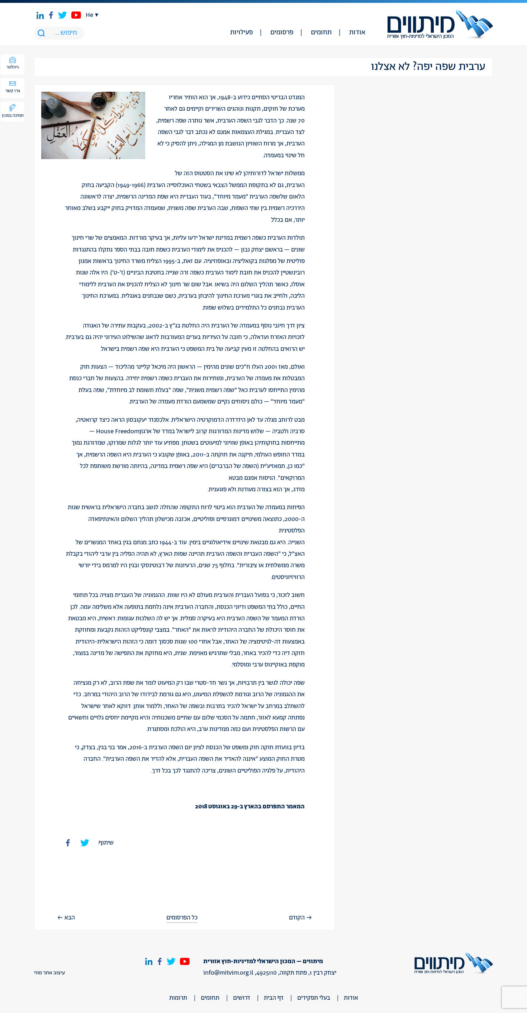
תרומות (178, 998)
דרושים (241, 998)
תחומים (321, 32)
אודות (357, 32)
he (89, 15)
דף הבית (274, 998)
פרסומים (281, 32)
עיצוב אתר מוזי (49, 972)
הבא (70, 917)
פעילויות (241, 32)
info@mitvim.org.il (228, 973)
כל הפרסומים (182, 918)
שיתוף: (106, 842)
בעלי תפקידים (313, 998)
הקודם (297, 917)
